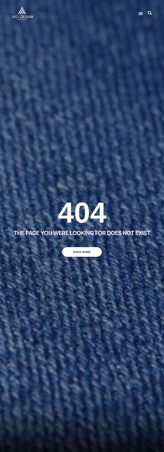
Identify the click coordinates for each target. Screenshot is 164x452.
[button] (140, 13)
